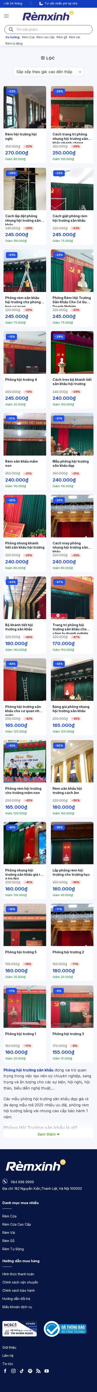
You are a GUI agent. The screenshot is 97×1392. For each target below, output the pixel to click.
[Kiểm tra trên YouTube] (47, 1371)
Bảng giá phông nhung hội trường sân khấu (71, 709)
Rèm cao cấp (45, 37)
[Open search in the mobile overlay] (48, 29)
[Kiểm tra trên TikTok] (23, 1371)
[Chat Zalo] (89, 1375)
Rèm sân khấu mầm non (21, 463)
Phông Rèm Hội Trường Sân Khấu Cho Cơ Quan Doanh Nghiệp (72, 301)
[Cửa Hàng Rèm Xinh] (49, 16)
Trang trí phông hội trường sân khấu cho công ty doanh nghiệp (70, 628)
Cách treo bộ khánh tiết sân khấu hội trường (72, 382)
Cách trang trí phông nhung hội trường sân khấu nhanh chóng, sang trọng (70, 137)
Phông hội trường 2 (68, 952)
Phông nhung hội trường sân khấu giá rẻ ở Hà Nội (23, 873)
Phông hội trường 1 (20, 1034)
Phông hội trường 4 (21, 380)
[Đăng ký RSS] (39, 1371)
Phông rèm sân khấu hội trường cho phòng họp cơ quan (23, 301)
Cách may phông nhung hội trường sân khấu (70, 546)
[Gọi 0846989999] (89, 1363)
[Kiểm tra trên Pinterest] (31, 1371)
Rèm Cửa (28, 37)
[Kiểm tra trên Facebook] (6, 1371)
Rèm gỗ (62, 37)
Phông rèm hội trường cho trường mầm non (23, 790)
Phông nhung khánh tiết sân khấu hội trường (24, 545)
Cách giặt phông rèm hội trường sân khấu (70, 218)
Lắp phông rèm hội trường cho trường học (71, 872)
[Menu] (6, 16)
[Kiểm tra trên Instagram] (14, 1371)
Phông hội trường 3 (68, 1034)
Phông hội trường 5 (21, 952)
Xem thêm (46, 1134)
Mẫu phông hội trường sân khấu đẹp (71, 463)
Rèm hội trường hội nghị (21, 136)
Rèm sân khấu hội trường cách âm (67, 790)
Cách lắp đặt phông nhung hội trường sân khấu (23, 219)
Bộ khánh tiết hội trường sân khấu (19, 627)
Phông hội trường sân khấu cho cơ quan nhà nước (23, 710)
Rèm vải (74, 37)
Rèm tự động (14, 43)
